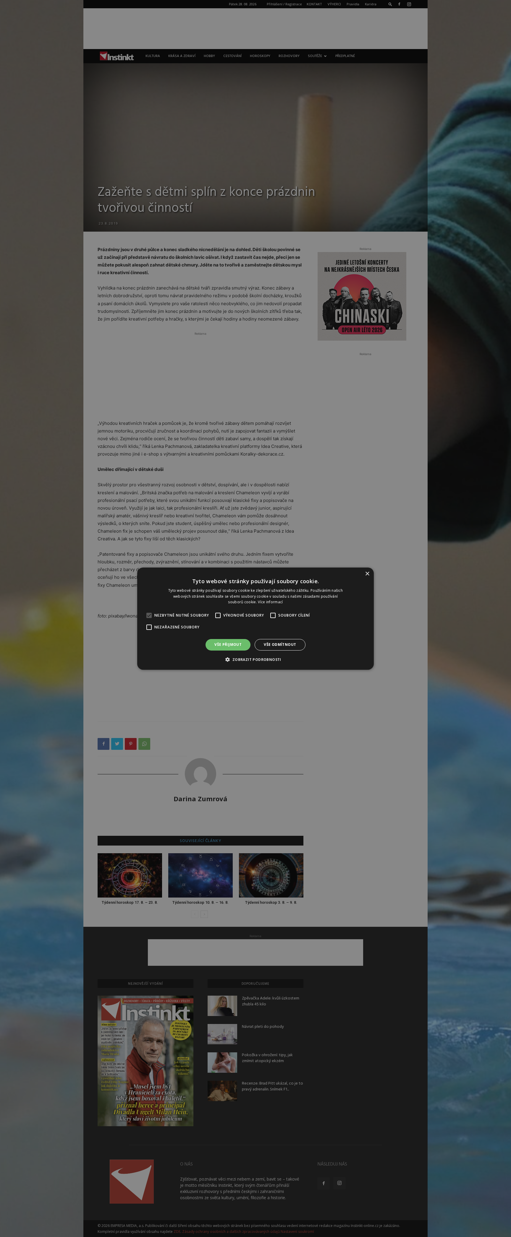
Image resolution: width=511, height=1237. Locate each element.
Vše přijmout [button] (228, 644)
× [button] (367, 573)
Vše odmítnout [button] (280, 644)
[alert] (255, 618)
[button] (255, 659)
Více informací (270, 601)
